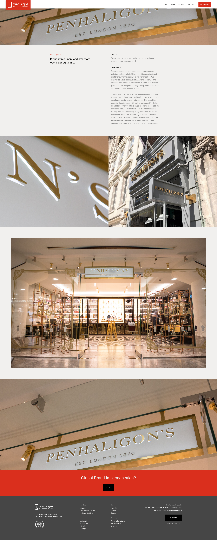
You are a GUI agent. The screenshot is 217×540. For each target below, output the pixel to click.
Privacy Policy (116, 523)
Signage (83, 508)
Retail (82, 526)
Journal (113, 510)
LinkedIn (114, 526)
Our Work (191, 4)
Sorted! (108, 487)
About (173, 4)
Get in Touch (204, 4)
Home (165, 4)
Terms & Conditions (118, 521)
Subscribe (173, 517)
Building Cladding (86, 513)
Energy (83, 528)
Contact (113, 513)
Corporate (84, 523)
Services (181, 4)
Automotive (84, 521)
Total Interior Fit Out (87, 510)
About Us (114, 508)
